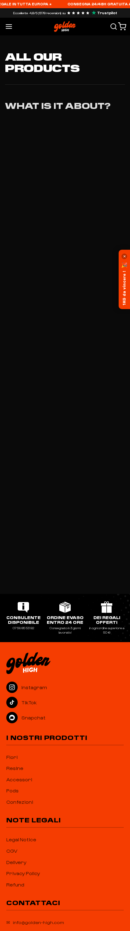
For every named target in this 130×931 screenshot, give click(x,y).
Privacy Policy (23, 873)
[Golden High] (65, 663)
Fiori (12, 757)
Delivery (16, 862)
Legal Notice (21, 839)
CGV (11, 851)
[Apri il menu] (9, 26)
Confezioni (19, 802)
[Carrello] (122, 26)
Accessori (19, 779)
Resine (14, 768)
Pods (12, 790)
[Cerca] (113, 26)
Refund (15, 884)
